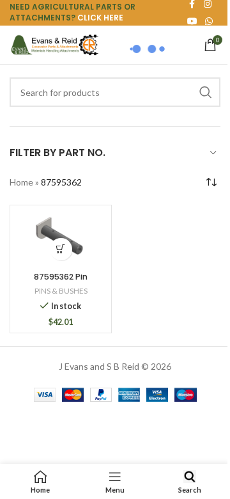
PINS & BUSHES (61, 291)
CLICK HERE (100, 17)
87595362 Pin (61, 276)
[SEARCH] (205, 92)
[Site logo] (54, 43)
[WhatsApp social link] (209, 21)
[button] (61, 249)
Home (21, 182)
